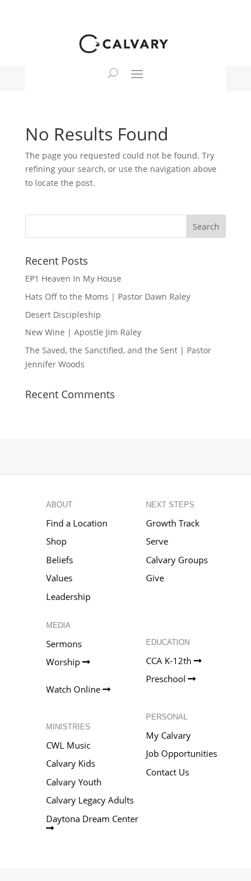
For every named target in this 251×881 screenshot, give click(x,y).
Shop (56, 541)
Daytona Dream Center (93, 818)
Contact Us (167, 772)
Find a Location (76, 523)
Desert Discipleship (63, 314)
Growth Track (173, 523)
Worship (64, 662)
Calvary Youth (74, 782)
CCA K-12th (170, 660)
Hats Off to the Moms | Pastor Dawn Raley (107, 296)
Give (155, 578)
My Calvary (168, 735)
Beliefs (59, 560)
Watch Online (74, 689)
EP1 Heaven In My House (73, 278)
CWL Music (68, 745)
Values (59, 578)
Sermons (64, 644)
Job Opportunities (181, 753)
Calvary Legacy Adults (90, 800)
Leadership (68, 596)
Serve (157, 541)
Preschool (167, 679)
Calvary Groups (177, 560)
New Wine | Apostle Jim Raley (83, 332)
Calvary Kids (70, 763)
